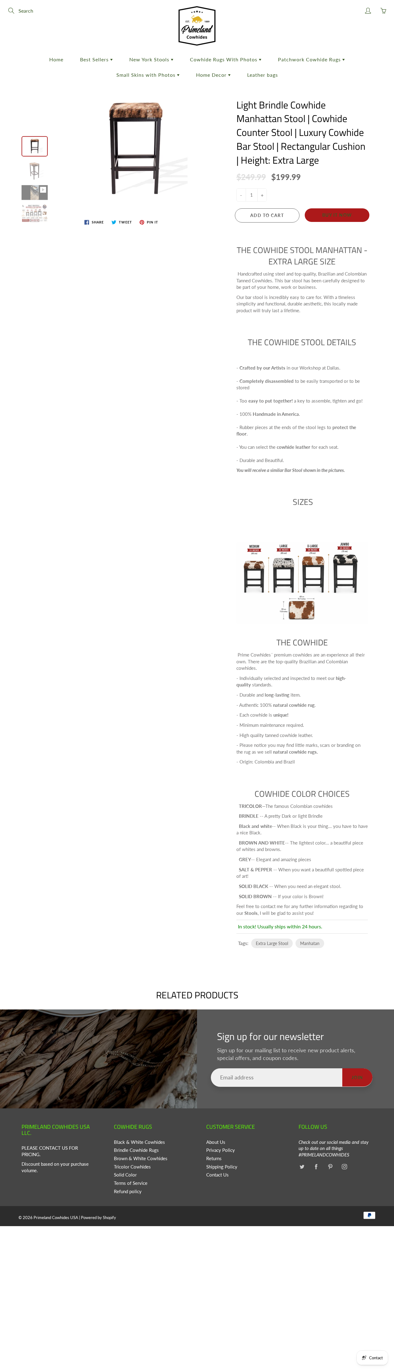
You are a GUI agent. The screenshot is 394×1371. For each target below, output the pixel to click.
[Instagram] (344, 1166)
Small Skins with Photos (146, 75)
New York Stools (150, 59)
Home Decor (212, 75)
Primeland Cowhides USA (56, 1217)
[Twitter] (301, 1166)
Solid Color (125, 1174)
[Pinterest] (330, 1166)
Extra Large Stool (272, 943)
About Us (215, 1142)
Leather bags (262, 75)
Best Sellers (95, 59)
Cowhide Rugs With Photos (224, 59)
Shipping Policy (221, 1166)
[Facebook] (316, 1166)
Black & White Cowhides (139, 1142)
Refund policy (128, 1191)
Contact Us (217, 1174)
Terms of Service (130, 1183)
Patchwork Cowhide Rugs (310, 59)
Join (357, 1077)
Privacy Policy (220, 1150)
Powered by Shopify (98, 1217)
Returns (214, 1158)
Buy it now (337, 215)
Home (56, 59)
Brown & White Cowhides (140, 1158)
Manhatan (310, 943)
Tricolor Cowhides (132, 1166)
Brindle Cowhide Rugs (136, 1150)
